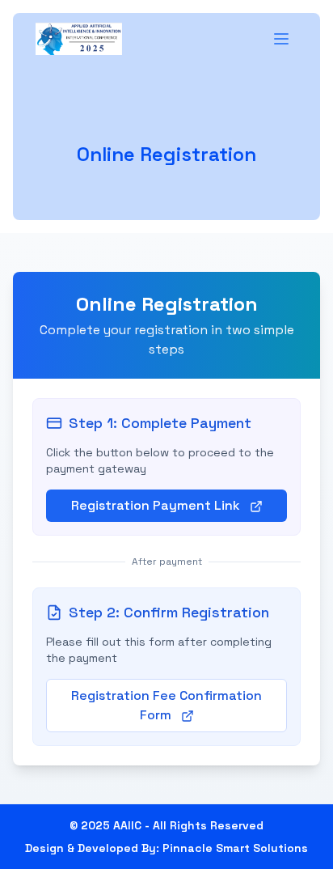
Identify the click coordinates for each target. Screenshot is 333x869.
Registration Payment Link (157, 505)
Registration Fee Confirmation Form (166, 705)
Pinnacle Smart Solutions (235, 848)
